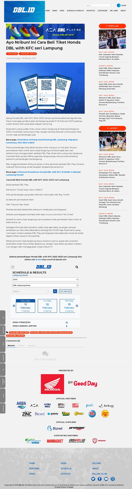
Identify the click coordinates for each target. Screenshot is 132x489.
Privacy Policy (60, 487)
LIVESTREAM (102, 11)
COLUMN (96, 463)
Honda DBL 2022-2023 (19, 332)
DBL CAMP (114, 11)
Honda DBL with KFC (15, 336)
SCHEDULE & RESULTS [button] (75, 11)
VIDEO (62, 11)
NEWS (32, 474)
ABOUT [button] (123, 11)
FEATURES (34, 468)
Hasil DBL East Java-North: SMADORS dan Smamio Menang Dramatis (111, 86)
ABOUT (95, 468)
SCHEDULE (66, 468)
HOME (47, 11)
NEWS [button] (54, 11)
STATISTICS (90, 11)
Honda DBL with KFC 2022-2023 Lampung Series (51, 332)
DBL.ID (21, 485)
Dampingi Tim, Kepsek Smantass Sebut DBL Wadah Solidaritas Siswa (112, 175)
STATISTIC (66, 474)
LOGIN (123, 5)
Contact (70, 487)
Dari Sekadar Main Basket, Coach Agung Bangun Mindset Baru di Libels (111, 56)
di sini (38, 259)
